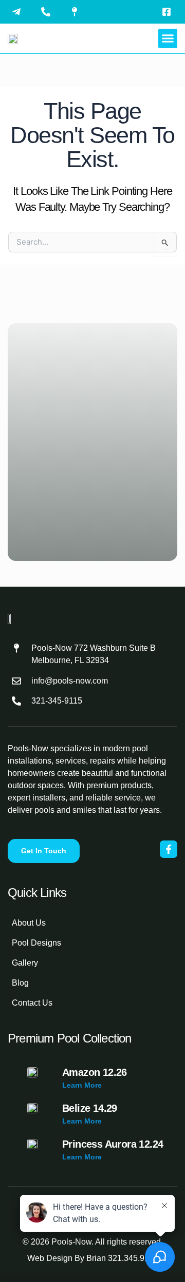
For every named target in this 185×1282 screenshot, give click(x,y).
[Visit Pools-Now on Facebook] (169, 11)
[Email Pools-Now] (19, 11)
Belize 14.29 (89, 1108)
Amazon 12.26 (94, 1072)
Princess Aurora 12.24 (112, 1144)
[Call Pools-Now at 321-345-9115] (48, 11)
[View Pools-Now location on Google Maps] (77, 11)
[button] (168, 38)
